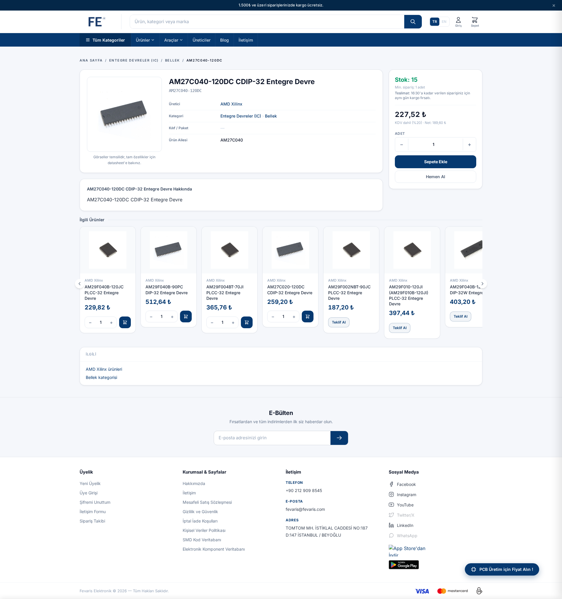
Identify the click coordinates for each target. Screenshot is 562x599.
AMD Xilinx (231, 103)
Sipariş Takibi (92, 520)
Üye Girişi (88, 492)
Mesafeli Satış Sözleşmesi (207, 502)
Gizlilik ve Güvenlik (200, 511)
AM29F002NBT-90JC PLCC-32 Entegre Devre (349, 292)
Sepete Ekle (435, 161)
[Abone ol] (339, 438)
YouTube (405, 504)
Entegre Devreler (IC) (240, 115)
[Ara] (413, 21)
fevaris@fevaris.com (305, 509)
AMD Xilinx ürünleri (104, 369)
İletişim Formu (93, 511)
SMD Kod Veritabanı (202, 539)
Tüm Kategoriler (108, 39)
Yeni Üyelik (90, 483)
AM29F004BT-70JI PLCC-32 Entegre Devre (225, 292)
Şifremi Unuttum (95, 502)
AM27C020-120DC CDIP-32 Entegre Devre (289, 289)
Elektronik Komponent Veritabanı (214, 549)
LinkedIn (405, 525)
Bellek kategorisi (101, 377)
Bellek (271, 115)
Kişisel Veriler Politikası (204, 530)
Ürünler (143, 39)
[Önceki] (79, 283)
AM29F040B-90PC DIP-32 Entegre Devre (166, 289)
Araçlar (171, 39)
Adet (400, 133)
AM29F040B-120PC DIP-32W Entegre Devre (473, 289)
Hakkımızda (194, 483)
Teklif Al (339, 322)
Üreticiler (201, 39)
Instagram (406, 494)
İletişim (246, 39)
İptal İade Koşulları (200, 520)
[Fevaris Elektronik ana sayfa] (96, 22)
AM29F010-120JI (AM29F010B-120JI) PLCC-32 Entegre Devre (408, 295)
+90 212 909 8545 (304, 490)
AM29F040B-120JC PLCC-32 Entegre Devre (104, 292)
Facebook (406, 484)
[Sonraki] (482, 283)
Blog (224, 39)
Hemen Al (435, 176)
